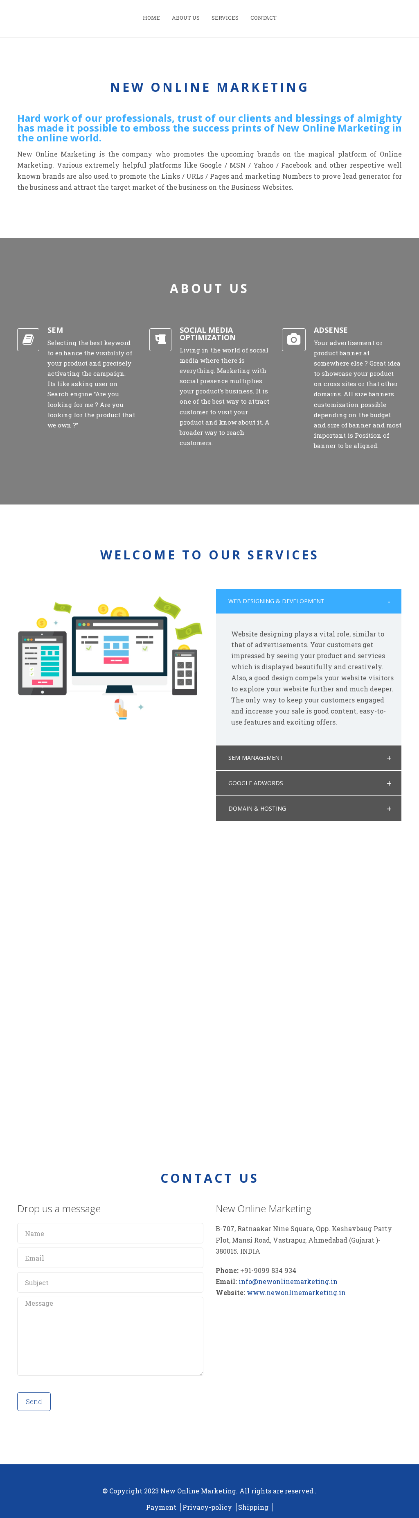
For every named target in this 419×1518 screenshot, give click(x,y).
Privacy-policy (207, 1507)
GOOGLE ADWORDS (255, 783)
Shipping (253, 1507)
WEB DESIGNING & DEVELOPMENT (276, 601)
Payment (161, 1507)
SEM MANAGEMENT (255, 757)
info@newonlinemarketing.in (288, 1281)
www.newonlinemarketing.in (296, 1292)
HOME (151, 17)
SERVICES (225, 17)
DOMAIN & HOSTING (257, 808)
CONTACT (263, 17)
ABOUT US (186, 17)
